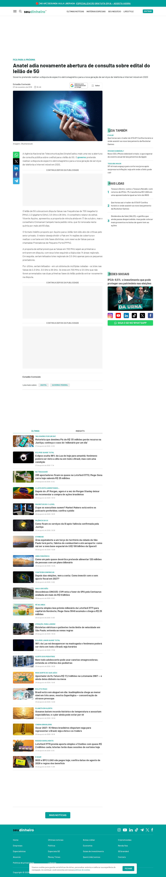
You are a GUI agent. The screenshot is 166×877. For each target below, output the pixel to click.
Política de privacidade (23, 862)
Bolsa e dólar (89, 840)
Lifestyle (52, 862)
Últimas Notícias (75, 12)
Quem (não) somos (91, 857)
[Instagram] (119, 829)
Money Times (54, 857)
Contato (122, 857)
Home (15, 840)
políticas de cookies (82, 870)
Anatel (43, 385)
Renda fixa (123, 845)
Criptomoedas (124, 840)
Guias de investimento (93, 851)
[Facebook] (152, 830)
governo (81, 157)
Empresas (17, 845)
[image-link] (23, 441)
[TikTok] (136, 830)
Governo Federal (60, 385)
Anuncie (17, 857)
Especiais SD (54, 851)
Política (51, 845)
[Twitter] (147, 830)
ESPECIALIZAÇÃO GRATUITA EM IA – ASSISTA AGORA (103, 3)
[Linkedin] (131, 829)
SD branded (123, 851)
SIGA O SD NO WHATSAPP (132, 322)
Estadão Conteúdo (21, 84)
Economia (87, 845)
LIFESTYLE (129, 12)
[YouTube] (125, 829)
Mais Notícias (57, 815)
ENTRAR (148, 11)
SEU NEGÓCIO (114, 12)
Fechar (128, 869)
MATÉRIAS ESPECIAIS (96, 12)
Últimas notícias (55, 840)
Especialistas (19, 851)
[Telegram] (142, 829)
